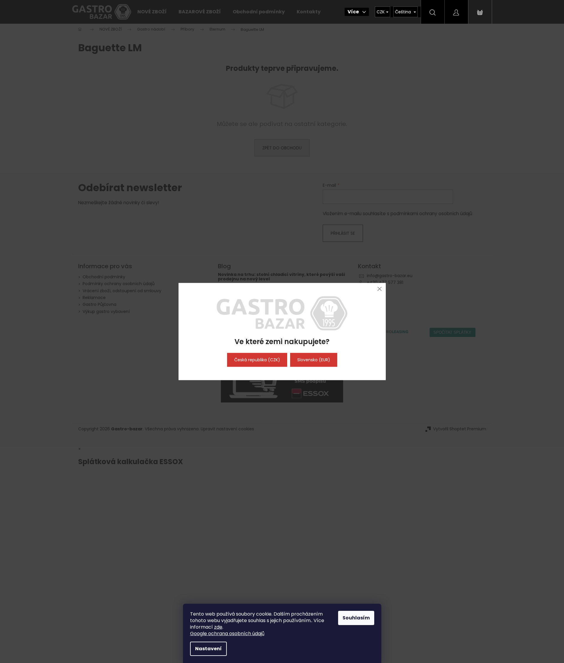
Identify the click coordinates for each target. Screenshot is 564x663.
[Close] (380, 289)
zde (218, 627)
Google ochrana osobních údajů (227, 633)
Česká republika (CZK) (257, 360)
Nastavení (208, 648)
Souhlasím (356, 617)
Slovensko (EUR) (313, 360)
